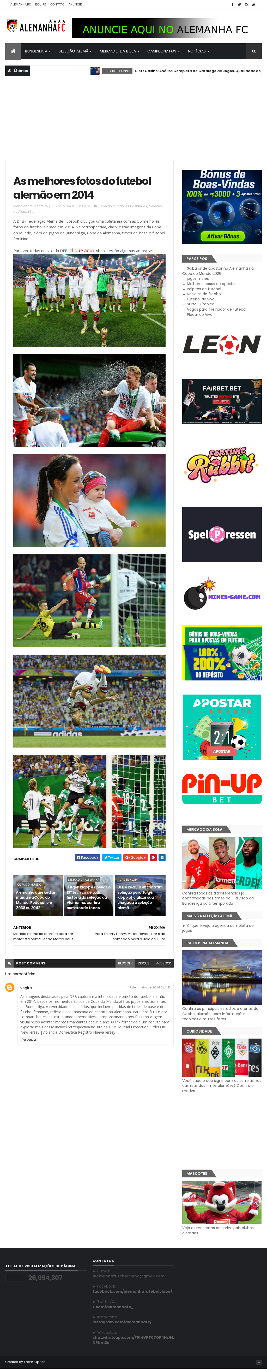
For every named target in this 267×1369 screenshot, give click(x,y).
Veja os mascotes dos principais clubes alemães (218, 1230)
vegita (26, 988)
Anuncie (75, 4)
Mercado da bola (118, 51)
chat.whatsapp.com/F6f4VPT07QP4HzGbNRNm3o (133, 1340)
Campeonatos (162, 51)
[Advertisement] (133, 117)
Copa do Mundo (111, 206)
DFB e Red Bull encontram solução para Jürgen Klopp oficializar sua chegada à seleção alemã (139, 897)
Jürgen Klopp (128, 879)
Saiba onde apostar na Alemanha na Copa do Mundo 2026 (218, 271)
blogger (125, 963)
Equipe (40, 4)
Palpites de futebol (204, 289)
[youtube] (254, 4)
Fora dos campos (77, 71)
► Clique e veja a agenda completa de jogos (218, 928)
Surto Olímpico (200, 304)
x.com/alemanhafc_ (113, 1306)
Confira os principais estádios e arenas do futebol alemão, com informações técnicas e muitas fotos (220, 1013)
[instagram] (247, 4)
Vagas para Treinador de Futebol (216, 309)
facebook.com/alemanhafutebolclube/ (132, 1291)
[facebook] (232, 4)
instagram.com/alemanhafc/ (122, 1322)
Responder (29, 1040)
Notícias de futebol (204, 294)
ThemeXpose (34, 1362)
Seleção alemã (73, 51)
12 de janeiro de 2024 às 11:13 (149, 987)
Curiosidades (136, 206)
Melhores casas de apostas (211, 283)
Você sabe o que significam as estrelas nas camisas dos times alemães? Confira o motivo (221, 1085)
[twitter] (239, 4)
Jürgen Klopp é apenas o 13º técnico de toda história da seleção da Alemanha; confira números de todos (89, 897)
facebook (163, 963)
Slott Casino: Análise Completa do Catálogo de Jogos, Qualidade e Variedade (167, 70)
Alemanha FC (20, 4)
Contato (57, 4)
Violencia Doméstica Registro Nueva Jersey (79, 1032)
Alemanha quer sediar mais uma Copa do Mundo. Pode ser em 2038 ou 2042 (35, 900)
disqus (143, 963)
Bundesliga (36, 51)
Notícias (197, 51)
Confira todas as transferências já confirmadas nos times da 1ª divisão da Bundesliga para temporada (218, 898)
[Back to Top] (259, 1362)
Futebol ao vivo (201, 299)
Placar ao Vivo (200, 314)
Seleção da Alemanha (83, 879)
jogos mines (198, 278)
